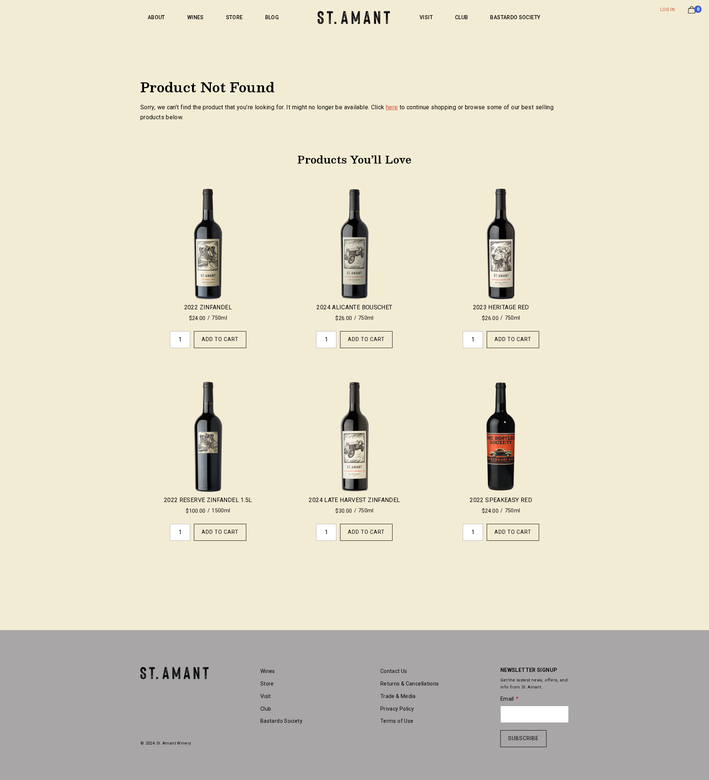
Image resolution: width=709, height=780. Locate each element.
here (392, 107)
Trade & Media (398, 696)
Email (507, 698)
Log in (667, 9)
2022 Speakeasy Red (501, 500)
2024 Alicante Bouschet (354, 307)
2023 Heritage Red (501, 307)
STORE (234, 17)
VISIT (426, 17)
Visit (265, 696)
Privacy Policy (397, 709)
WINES (195, 17)
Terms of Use (396, 721)
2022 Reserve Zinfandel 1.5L (208, 500)
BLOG (272, 17)
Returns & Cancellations (409, 684)
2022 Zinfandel (208, 307)
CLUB (461, 17)
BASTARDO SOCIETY (515, 17)
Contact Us (393, 671)
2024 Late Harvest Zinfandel (354, 500)
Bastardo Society (281, 721)
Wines (267, 671)
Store (267, 684)
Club (265, 709)
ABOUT (156, 17)
